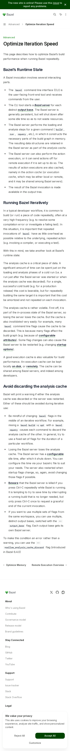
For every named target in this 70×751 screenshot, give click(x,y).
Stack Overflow (13, 697)
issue (56, 2)
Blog (7, 646)
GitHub (8, 652)
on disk (16, 366)
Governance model (15, 619)
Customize (35, 742)
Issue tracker (12, 685)
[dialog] (35, 729)
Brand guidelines (14, 631)
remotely (32, 366)
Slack (8, 691)
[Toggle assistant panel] (60, 14)
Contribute (10, 613)
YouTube (10, 664)
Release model (13, 625)
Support (9, 679)
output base (25, 109)
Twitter (9, 658)
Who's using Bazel (15, 607)
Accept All (50, 735)
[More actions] (65, 14)
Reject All (19, 735)
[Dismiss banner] (65, 4)
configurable (55, 454)
